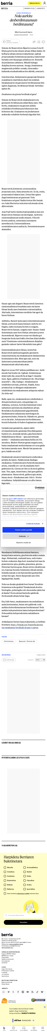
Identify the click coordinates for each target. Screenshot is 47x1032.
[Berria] (7, 936)
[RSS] (32, 992)
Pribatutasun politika (8, 970)
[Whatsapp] (3, 992)
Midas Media (5, 984)
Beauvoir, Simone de (27, 641)
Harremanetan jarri (7, 947)
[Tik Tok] (37, 992)
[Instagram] (23, 992)
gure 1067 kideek (16, 499)
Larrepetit (41, 8)
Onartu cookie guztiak (23, 530)
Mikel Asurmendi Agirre (23, 32)
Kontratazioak (6, 961)
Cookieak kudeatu (33, 523)
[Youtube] (28, 992)
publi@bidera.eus (14, 946)
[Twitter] (13, 992)
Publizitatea (5, 957)
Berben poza (29, 8)
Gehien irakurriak (11, 742)
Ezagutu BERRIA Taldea (9, 954)
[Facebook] (18, 992)
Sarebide (4, 962)
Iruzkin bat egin (10, 659)
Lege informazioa (7, 969)
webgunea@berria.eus (16, 944)
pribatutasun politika (23, 893)
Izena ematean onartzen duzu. (23, 893)
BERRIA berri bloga (7, 955)
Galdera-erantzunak (8, 959)
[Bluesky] (42, 992)
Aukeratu (22, 536)
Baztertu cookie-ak (23, 542)
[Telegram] (8, 992)
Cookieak (4, 972)
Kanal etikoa (5, 976)
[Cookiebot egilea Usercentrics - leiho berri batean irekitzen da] (34, 488)
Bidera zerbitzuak (7, 982)
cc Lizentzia (5, 974)
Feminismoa (8, 641)
